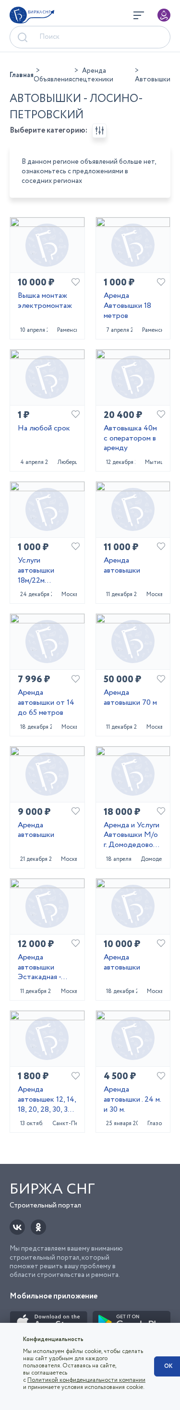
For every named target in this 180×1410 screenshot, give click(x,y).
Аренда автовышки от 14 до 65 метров (46, 703)
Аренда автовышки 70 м (130, 698)
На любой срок (44, 429)
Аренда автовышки (122, 566)
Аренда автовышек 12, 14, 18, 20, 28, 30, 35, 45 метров (47, 1100)
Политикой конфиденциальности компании (86, 1380)
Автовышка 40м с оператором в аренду (130, 438)
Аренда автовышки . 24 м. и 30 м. (132, 1100)
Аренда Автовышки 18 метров (127, 306)
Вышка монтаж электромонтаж (45, 301)
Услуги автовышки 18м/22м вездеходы (36, 571)
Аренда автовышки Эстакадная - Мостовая (39, 967)
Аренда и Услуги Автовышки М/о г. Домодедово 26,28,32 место (131, 835)
